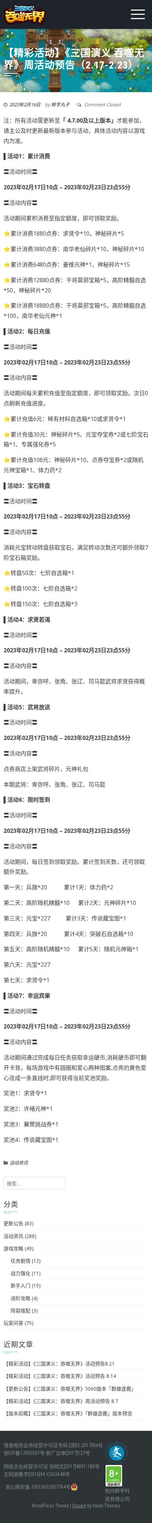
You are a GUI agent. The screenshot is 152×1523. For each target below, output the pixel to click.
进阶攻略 (20, 1298)
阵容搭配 (20, 1310)
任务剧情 (20, 1260)
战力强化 (20, 1273)
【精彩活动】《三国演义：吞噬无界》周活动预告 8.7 (61, 1401)
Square (79, 1506)
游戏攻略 (13, 1248)
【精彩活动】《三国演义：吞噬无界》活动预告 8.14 (60, 1376)
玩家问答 (13, 1323)
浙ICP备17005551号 (24, 1453)
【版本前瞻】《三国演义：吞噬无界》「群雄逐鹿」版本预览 (68, 1413)
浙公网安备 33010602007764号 (38, 1487)
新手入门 (20, 1285)
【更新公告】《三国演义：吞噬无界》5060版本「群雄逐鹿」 (70, 1388)
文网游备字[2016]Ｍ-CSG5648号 (37, 1474)
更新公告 (13, 1223)
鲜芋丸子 (60, 104)
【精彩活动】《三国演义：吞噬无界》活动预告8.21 (59, 1363)
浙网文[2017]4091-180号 (74, 1466)
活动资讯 (19, 1163)
